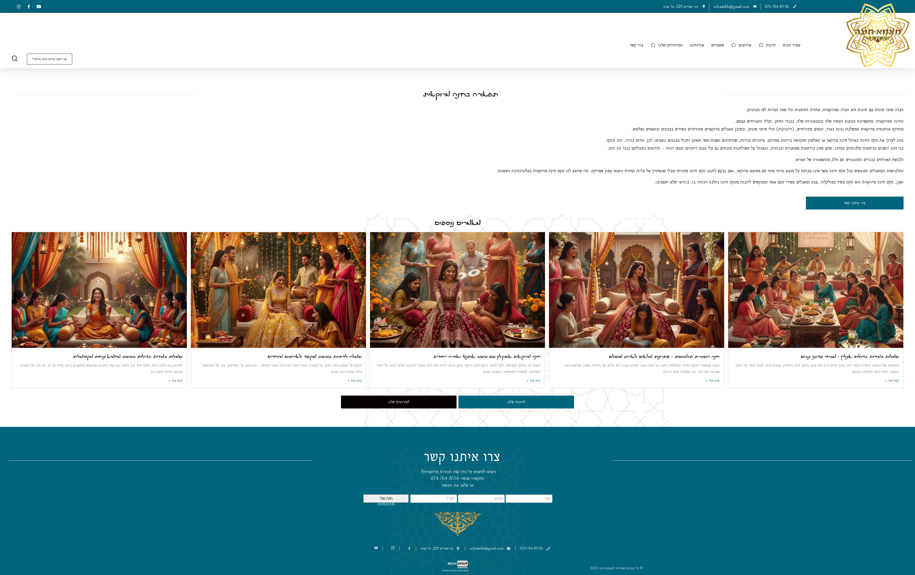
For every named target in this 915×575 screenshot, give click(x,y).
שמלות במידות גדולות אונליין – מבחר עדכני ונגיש (850, 356)
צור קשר (636, 45)
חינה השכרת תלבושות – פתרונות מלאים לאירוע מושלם (664, 356)
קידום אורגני (463, 570)
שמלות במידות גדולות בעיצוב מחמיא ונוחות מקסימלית (128, 356)
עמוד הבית (791, 45)
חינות (771, 45)
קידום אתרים (448, 570)
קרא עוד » (892, 380)
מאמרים (717, 45)
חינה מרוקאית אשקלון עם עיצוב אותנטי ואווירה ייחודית (487, 356)
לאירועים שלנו (399, 402)
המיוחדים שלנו (670, 45)
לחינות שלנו (516, 402)
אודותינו (697, 45)
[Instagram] (19, 6)
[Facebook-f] (29, 6)
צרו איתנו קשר (854, 203)
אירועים (745, 45)
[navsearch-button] (15, 59)
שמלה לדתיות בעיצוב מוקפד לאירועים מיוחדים (315, 356)
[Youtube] (39, 6)
